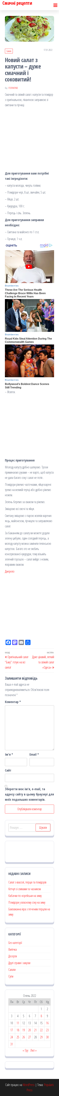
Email (34, 754)
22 (41, 1030)
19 (23, 1030)
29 (41, 1037)
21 (35, 1030)
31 (11, 1044)
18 (18, 1030)
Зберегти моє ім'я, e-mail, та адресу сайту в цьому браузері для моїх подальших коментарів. (29, 794)
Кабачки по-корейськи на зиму (25, 895)
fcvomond (13, 87)
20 (29, 1030)
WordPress (29, 1085)
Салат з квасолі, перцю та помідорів (27, 882)
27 (29, 1037)
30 (47, 1037)
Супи (10, 976)
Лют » (33, 1050)
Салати (8, 51)
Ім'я (9, 754)
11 (18, 1023)
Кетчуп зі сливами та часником (24, 889)
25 (18, 1037)
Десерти (12, 956)
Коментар (13, 702)
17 (11, 1030)
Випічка (12, 949)
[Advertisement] (29, 140)
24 (11, 1037)
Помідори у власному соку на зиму (26, 902)
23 (47, 1030)
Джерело (9, 571)
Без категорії (15, 942)
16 (47, 1023)
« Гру (25, 1050)
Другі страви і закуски (19, 963)
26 (23, 1037)
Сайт (8, 770)
